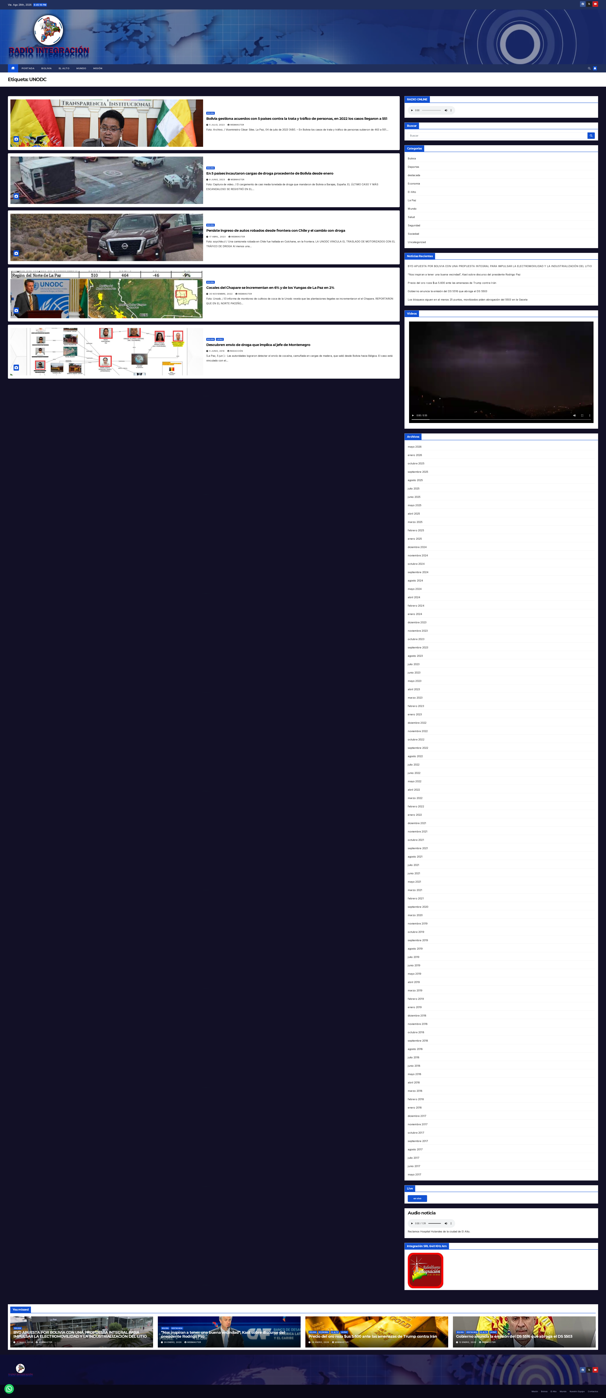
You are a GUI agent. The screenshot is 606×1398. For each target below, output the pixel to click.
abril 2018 (414, 1082)
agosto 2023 (415, 655)
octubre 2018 (416, 1032)
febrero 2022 (416, 806)
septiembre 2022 (418, 747)
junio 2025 (414, 496)
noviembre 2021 (417, 831)
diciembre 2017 (417, 1116)
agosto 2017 (415, 1149)
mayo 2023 (414, 681)
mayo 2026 (415, 446)
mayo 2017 (414, 1174)
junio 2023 (414, 672)
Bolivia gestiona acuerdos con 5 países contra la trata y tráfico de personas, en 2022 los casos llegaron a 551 (296, 118)
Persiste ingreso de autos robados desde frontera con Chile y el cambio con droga (275, 230)
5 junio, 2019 (217, 351)
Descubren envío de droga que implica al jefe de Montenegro (258, 345)
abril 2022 (414, 789)
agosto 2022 (415, 756)
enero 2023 (415, 714)
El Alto (64, 68)
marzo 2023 (415, 697)
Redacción (236, 351)
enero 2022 (415, 814)
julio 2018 (413, 1057)
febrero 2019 (416, 998)
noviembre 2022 (418, 731)
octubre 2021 (416, 839)
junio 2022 (414, 773)
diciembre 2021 (417, 823)
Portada (28, 68)
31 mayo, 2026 (25, 1342)
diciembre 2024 (417, 547)
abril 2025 (414, 513)
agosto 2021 (415, 856)
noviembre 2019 (418, 923)
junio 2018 (414, 1065)
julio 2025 (413, 488)
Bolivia (46, 68)
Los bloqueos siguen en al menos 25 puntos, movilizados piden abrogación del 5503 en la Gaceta (467, 299)
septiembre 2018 (418, 1040)
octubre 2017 (416, 1132)
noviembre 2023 (418, 630)
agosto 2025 (415, 480)
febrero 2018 (416, 1099)
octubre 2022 (416, 739)
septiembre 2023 (418, 647)
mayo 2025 (414, 505)
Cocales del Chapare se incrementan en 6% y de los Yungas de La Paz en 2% (270, 288)
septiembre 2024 (418, 572)
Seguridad (414, 225)
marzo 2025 (415, 522)
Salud (411, 217)
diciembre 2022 (417, 722)
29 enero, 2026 (173, 1342)
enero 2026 (415, 455)
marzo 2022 (415, 798)
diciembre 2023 (417, 622)
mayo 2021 (414, 881)
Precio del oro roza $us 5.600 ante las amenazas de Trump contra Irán (452, 282)
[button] (589, 68)
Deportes (413, 166)
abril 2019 (414, 982)
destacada (414, 175)
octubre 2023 (416, 639)
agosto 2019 (415, 948)
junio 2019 (414, 965)
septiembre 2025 (418, 471)
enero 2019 (415, 1007)
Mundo (81, 68)
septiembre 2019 (418, 940)
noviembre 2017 (418, 1124)
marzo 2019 (415, 990)
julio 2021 (413, 865)
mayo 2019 (414, 973)
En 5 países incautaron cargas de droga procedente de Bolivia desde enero (269, 173)
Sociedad (413, 233)
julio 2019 (413, 957)
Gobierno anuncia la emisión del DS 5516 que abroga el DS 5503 (447, 291)
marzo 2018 (415, 1090)
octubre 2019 (416, 931)
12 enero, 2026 (468, 1342)
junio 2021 (414, 873)
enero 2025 (415, 538)
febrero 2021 (416, 898)
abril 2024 (414, 597)
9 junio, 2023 (217, 179)
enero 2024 (415, 614)
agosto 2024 (415, 580)
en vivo (417, 1198)
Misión (97, 68)
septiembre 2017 (418, 1141)
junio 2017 (414, 1166)
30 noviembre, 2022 (221, 294)
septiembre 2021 (418, 848)
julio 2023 (413, 664)
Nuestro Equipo (577, 1391)
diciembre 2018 (417, 1015)
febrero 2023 (416, 706)
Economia (414, 183)
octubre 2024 (416, 563)
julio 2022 (413, 764)
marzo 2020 (415, 915)
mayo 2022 (414, 781)
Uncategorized (417, 242)
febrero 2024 (416, 605)
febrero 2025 (416, 530)
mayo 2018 (414, 1074)
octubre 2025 (416, 463)
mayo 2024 (415, 588)
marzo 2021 (415, 890)
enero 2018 (415, 1107)
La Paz (220, 339)
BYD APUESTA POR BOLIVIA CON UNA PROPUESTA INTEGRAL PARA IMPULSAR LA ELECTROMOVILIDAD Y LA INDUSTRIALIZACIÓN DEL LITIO (500, 266)
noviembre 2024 (418, 555)
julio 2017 (413, 1157)
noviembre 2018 (418, 1023)
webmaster (237, 125)
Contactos (593, 1391)
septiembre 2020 (418, 906)
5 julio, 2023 (217, 125)
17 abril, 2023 (217, 236)
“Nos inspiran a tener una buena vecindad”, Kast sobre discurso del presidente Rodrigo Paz (464, 274)
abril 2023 (414, 689)
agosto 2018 (415, 1049)
